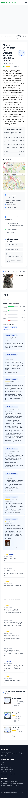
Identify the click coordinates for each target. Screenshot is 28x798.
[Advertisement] (14, 19)
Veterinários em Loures (10, 36)
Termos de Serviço (6, 767)
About (2, 762)
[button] (14, 176)
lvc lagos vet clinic (11, 207)
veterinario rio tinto (12, 198)
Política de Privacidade (7, 769)
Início (2, 36)
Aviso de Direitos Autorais (8, 774)
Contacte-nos (4, 765)
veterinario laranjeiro (12, 205)
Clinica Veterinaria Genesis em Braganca (13, 201)
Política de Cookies (6, 771)
